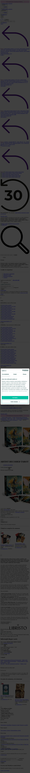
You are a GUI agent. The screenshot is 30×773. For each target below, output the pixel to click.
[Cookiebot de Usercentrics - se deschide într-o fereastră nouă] (22, 370)
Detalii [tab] (15, 374)
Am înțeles (15, 397)
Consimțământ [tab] (5, 374)
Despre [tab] (24, 374)
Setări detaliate (14, 401)
